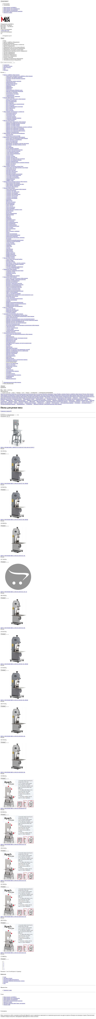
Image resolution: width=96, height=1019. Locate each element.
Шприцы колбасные (11, 378)
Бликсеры (8, 335)
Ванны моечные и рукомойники (14, 139)
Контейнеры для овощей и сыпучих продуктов (17, 143)
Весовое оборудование (8, 97)
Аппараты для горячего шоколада (14, 77)
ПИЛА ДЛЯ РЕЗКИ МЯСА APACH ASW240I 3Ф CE (13, 808)
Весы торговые (9, 110)
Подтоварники (9, 147)
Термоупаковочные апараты (13, 275)
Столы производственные (12, 152)
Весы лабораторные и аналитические (15, 104)
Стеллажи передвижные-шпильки (14, 149)
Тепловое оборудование (9, 188)
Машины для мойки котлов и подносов (15, 123)
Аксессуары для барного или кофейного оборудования (19, 76)
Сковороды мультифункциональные (15, 240)
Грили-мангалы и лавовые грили (14, 209)
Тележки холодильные (11, 299)
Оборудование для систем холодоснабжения (14, 133)
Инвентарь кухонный (11, 311)
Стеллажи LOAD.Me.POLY (12, 268)
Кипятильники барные (11, 83)
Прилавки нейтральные (12, 171)
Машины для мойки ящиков (13, 125)
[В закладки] (6, 598)
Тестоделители (9, 369)
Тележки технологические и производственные (17, 162)
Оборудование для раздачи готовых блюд (13, 166)
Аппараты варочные (11, 190)
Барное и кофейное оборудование (11, 74)
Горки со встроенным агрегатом (14, 287)
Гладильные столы (10, 115)
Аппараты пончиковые (11, 198)
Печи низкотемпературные (12, 226)
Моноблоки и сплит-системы (13, 135)
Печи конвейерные (10, 223)
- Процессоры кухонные (30, 403)
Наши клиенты (7, 67)
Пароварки (8, 218)
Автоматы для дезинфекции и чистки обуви (16, 315)
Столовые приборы (11, 312)
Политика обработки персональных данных (14, 980)
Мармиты (8, 217)
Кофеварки (8, 86)
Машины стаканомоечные (12, 132)
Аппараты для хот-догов (12, 195)
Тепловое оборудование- (45, 396)
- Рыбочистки (40, 403)
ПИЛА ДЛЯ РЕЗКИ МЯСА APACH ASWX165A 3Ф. (13, 952)
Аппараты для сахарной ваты (13, 194)
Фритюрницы (9, 249)
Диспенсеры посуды (11, 168)
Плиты (7, 232)
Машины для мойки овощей (13, 124)
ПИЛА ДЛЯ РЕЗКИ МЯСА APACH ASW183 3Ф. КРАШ (14, 700)
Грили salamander (10, 204)
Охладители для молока (12, 92)
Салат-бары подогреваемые (12, 177)
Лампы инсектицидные (11, 317)
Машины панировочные (12, 352)
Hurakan (18, 392)
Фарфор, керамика (61, 394)
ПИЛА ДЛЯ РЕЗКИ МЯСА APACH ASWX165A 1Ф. (13, 916)
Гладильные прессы (11, 114)
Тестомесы (8, 372)
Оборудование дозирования (13, 185)
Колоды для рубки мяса (11, 142)
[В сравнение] (8, 598)
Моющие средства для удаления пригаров (16, 322)
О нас (4, 977)
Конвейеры (9, 344)
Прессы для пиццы (10, 364)
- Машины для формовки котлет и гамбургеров (62, 400)
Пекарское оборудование (12, 186)
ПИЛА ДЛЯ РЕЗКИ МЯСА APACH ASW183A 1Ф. (13, 736)
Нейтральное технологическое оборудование (14, 137)
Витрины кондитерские (12, 282)
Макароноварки (10, 214)
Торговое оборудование (9, 257)
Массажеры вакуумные (11, 348)
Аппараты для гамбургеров (12, 191)
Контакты (5, 70)
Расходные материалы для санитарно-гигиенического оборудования (22, 325)
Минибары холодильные (12, 296)
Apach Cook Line (6, 392)
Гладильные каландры (11, 113)
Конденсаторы (9, 134)
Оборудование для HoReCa (9, 7)
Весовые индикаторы (11, 100)
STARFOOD (34, 392)
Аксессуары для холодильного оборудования (17, 278)
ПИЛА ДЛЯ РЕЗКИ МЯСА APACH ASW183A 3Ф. (13, 772)
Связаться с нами (7, 990)
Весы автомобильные (11, 101)
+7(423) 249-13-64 (5, 30)
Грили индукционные (6, 394)
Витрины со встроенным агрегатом (14, 284)
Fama (13, 392)
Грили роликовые (10, 208)
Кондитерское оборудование (13, 182)
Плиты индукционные (11, 233)
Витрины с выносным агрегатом (14, 283)
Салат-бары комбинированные (13, 175)
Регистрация (6, 3)
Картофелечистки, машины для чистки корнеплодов (18, 343)
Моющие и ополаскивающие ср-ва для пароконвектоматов (20, 319)
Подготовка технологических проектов (12, 11)
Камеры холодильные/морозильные (14, 291)
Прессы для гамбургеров (12, 363)
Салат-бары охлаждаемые (12, 176)
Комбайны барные (10, 85)
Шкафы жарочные (10, 252)
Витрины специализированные (13, 285)
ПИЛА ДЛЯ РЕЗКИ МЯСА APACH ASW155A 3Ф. (13, 627)
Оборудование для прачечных (10, 10)
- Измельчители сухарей (28, 399)
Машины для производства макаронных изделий (18, 349)
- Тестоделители (54, 403)
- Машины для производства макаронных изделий (38, 400)
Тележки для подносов (11, 157)
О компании (6, 64)
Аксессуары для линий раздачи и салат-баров (17, 167)
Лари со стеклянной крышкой (13, 293)
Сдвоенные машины (11, 116)
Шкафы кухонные (10, 165)
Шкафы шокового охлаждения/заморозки (16, 303)
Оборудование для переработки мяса (15, 184)
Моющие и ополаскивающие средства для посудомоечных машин (22, 320)
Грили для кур (9, 205)
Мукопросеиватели (10, 355)
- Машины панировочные (81, 400)
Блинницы (8, 199)
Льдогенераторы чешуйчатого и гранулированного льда (19, 294)
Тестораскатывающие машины (13, 374)
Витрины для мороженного (12, 280)
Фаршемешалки (10, 376)
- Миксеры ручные (12, 401)
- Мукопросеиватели (22, 401)
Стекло (55, 394)
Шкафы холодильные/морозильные (14, 302)
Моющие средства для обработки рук (15, 321)
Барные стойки (9, 260)
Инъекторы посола (10, 341)
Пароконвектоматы (10, 219)
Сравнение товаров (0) (6, 411)
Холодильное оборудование (10, 277)
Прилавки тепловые (11, 172)
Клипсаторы (9, 274)
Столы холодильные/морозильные (14, 298)
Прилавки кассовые (11, 170)
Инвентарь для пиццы (16, 394)
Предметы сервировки (47, 394)
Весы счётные (9, 109)
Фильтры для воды (10, 331)
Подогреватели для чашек (12, 93)
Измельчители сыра (11, 340)
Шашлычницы (9, 251)
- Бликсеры (75, 397)
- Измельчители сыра (40, 399)
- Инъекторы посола (51, 399)
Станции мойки (10, 329)
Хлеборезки (9, 377)
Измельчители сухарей (11, 339)
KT (23, 392)
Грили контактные (10, 207)
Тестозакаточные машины (12, 371)
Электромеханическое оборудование (12, 332)
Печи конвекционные (11, 224)
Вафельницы (9, 200)
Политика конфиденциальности (11, 979)
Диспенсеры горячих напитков (13, 81)
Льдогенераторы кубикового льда (14, 90)
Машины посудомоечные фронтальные (15, 130)
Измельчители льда (10, 82)
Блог (4, 68)
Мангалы (8, 216)
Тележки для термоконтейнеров (13, 160)
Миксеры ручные (10, 354)
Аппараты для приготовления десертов (15, 78)
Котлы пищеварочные (11, 213)
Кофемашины (9, 87)
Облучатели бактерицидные (13, 324)
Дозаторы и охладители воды (13, 289)
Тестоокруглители (10, 373)
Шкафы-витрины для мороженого (14, 306)
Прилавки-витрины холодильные (14, 174)
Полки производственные (12, 148)
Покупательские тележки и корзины (15, 264)
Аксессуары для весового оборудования (15, 99)
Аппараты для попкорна (12, 193)
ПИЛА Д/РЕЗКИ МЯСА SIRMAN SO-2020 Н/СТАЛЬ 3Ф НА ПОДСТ (17, 447)
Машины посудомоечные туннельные (15, 129)
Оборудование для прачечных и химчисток (13, 111)
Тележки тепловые (10, 243)
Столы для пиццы (10, 297)
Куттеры (8, 345)
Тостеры (8, 247)
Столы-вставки (9, 154)
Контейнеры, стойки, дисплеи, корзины (15, 263)
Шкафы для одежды (11, 163)
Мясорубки (9, 357)
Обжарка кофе (6, 1004)
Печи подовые (9, 227)
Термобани (8, 245)
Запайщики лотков (10, 271)
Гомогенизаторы (10, 336)
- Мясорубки (31, 401)
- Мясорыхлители (40, 401)
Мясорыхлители (10, 358)
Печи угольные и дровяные (12, 231)
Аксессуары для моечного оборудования (16, 121)
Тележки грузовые (10, 156)
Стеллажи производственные (13, 151)
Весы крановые (10, 102)
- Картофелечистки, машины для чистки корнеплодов (70, 399)
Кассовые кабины (10, 261)
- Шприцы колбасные (38, 404)
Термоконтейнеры (10, 179)
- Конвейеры (86, 399)
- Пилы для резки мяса (86, 401)
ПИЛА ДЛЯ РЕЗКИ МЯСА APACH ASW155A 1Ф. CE (14, 591)
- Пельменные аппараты (74, 401)
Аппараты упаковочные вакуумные (14, 270)
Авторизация (6, 5)
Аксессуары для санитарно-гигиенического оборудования (20, 316)
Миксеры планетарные (11, 353)
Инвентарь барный (10, 308)
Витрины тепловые (11, 202)
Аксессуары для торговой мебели (14, 259)
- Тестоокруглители (85, 403)
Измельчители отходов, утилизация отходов (16, 338)
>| (3, 969)
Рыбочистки (9, 367)
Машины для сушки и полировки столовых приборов (19, 127)
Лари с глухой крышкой (12, 292)
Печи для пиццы (10, 221)
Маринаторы (9, 346)
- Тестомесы (77, 403)
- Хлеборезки (28, 404)
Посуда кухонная (38, 394)
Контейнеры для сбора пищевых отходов (16, 144)
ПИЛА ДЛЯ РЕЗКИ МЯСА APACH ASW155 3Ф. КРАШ (14, 519)
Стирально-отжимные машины (13, 118)
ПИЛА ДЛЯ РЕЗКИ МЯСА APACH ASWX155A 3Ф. (13, 880)
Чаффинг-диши (10, 180)
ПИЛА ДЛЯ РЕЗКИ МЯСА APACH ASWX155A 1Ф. (13, 844)
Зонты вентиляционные (12, 140)
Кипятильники (9, 210)
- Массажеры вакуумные (19, 400)
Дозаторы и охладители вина (13, 288)
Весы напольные (10, 105)
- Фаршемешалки (20, 404)
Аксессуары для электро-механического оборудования (19, 334)
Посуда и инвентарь (8, 307)
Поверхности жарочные (12, 236)
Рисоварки (8, 238)
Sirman (27, 392)
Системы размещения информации (14, 266)
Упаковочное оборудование (10, 269)
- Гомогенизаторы (82, 397)
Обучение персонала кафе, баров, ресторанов (14, 1003)
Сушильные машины (11, 119)
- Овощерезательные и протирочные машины (56, 401)
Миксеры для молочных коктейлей (14, 91)
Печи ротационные (10, 228)
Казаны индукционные (28, 394)
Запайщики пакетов (11, 273)
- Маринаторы (9, 400)
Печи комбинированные (12, 222)
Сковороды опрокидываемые (13, 241)
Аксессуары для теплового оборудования (16, 189)
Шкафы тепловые (10, 256)
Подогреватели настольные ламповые (15, 237)
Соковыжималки (10, 95)
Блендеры (8, 79)
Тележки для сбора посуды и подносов (15, 158)
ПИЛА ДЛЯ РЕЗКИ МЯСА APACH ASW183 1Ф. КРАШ (14, 664)
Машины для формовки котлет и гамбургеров (17, 350)
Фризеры (8, 301)
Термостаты (9, 246)
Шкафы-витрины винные (12, 305)
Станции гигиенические (12, 327)
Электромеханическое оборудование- (53, 404)
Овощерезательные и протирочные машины (16, 359)
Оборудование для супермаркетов (11, 8)
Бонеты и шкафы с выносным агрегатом (16, 279)
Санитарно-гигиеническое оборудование (13, 313)
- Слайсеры (47, 403)
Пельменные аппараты (11, 360)
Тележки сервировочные (12, 161)
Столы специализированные (13, 153)
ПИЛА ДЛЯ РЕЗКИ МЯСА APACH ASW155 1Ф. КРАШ (14, 483)
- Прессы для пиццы (18, 403)
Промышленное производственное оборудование (15, 181)
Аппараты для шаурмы (11, 196)
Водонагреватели (10, 203)
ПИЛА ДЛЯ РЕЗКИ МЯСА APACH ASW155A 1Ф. (13, 555)
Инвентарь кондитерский (12, 310)
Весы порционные (10, 107)
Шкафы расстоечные (11, 255)
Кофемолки (9, 88)
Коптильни (9, 212)
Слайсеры (8, 368)
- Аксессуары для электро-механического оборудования (57, 397)
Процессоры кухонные (11, 366)
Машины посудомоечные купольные (15, 128)
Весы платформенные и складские (14, 106)
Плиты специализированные (13, 235)
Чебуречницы (9, 250)
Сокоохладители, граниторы (13, 96)
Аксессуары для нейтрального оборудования (17, 138)
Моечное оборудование (9, 120)
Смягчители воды (10, 326)
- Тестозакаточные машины (66, 403)
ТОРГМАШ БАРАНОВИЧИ (46, 392)
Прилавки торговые (11, 265)
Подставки (8, 146)
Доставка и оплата (7, 66)
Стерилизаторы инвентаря (12, 330)
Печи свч (8, 230)
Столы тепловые (10, 242)
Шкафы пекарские (10, 254)
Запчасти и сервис (7, 12)
